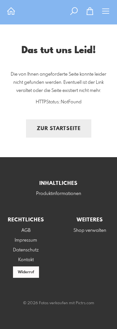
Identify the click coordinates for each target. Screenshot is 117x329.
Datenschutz (26, 250)
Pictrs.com (85, 303)
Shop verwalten (89, 230)
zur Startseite (59, 128)
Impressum (26, 240)
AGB (26, 230)
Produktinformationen (58, 193)
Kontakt (26, 260)
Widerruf (26, 272)
